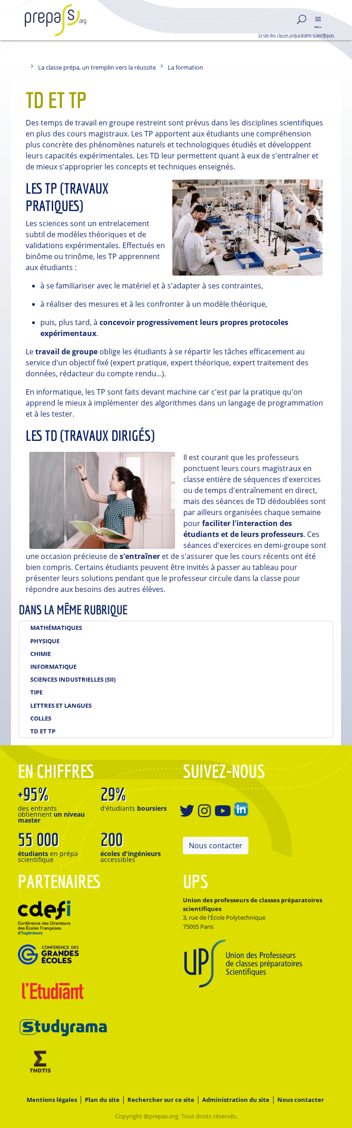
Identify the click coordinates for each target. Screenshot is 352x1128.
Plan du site (102, 1099)
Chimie (40, 654)
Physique (45, 641)
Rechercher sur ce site (160, 1099)
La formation (185, 67)
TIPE (36, 692)
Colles (40, 718)
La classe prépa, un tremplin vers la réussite (97, 67)
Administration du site (236, 1099)
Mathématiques (56, 628)
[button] (318, 20)
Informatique (53, 666)
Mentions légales (52, 1099)
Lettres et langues (61, 705)
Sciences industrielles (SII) (73, 679)
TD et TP (42, 731)
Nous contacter (215, 846)
